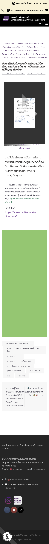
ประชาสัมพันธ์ (23, 54)
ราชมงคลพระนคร (35, 10)
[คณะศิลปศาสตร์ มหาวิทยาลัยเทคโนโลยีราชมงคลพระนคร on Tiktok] (21, 510)
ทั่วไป (12, 54)
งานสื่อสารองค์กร (13, 356)
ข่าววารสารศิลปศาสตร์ (27, 43)
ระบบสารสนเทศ (18, 10)
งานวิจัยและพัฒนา (31, 47)
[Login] (46, 10)
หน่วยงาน (43, 3)
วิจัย (8, 376)
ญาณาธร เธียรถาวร (14, 371)
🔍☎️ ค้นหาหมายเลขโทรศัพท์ (17, 479)
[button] (41, 24)
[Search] (2, 10)
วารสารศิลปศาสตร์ (17, 57)
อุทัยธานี (22, 376)
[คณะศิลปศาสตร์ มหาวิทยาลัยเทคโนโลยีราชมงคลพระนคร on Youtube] (14, 510)
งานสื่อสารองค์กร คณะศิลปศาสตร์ (19, 361)
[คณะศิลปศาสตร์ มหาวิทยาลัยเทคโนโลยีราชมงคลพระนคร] (24, 18)
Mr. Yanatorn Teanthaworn (18, 343)
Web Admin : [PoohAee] (36, 73)
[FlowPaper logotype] (12, 144)
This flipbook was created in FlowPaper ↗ (30, 145)
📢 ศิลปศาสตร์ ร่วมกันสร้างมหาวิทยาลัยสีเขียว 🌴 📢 (33, 392)
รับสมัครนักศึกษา (24, 3)
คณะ (35, 3)
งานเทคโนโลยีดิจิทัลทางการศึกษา (18, 366)
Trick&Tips (9, 43)
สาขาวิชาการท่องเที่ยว (38, 57)
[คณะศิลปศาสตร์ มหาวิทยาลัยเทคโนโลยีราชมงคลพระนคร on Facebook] (7, 510)
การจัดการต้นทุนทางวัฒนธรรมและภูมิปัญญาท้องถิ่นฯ (24, 349)
